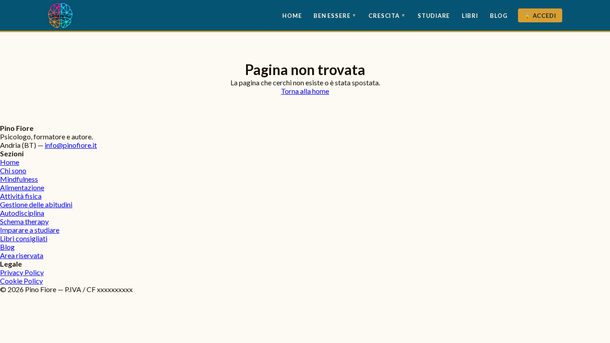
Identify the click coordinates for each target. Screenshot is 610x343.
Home (292, 15)
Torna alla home (305, 91)
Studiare (434, 15)
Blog (499, 15)
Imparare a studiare (29, 230)
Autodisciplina (22, 213)
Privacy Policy (22, 272)
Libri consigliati (23, 238)
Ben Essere (335, 15)
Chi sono (13, 170)
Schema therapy (24, 221)
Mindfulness (19, 179)
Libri (470, 15)
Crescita (387, 15)
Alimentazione (22, 187)
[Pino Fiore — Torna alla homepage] (60, 15)
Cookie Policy (21, 280)
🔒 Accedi (540, 15)
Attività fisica (21, 196)
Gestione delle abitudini (36, 204)
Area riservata (21, 255)
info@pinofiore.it (71, 145)
